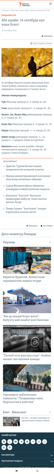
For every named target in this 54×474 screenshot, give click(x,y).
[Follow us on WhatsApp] (44, 441)
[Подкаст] (9, 447)
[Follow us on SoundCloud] (33, 441)
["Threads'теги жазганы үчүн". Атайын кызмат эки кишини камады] (27, 338)
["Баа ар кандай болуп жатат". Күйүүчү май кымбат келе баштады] (27, 299)
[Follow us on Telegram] (21, 441)
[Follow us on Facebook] (4, 441)
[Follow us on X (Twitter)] (9, 441)
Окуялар (9, 242)
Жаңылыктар (9, 15)
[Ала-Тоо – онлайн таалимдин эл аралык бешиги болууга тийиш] (11, 421)
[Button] (47, 36)
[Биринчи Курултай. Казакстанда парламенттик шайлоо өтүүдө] (27, 260)
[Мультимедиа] (16, 471)
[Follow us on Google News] (27, 441)
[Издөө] (37, 471)
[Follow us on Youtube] (15, 441)
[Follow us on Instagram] (38, 441)
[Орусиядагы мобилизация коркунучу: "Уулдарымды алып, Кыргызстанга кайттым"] (27, 377)
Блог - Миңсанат (14, 412)
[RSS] (4, 447)
